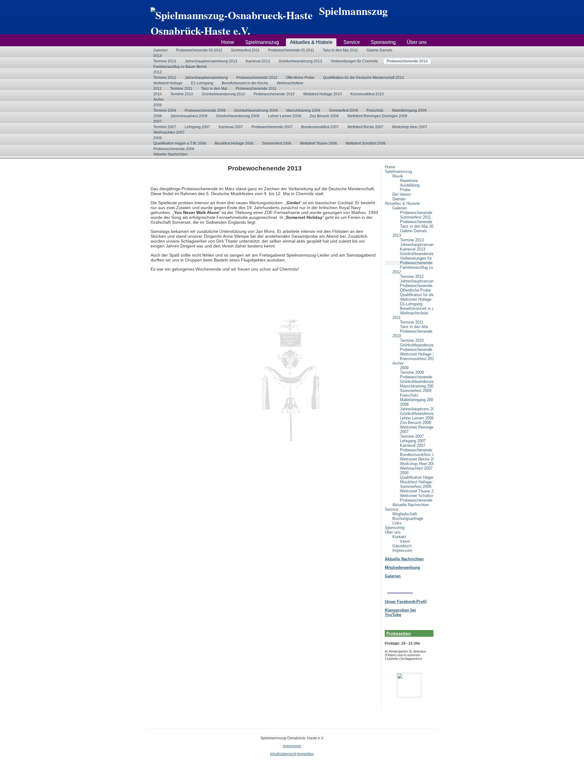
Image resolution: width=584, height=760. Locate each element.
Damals (399, 199)
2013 (157, 56)
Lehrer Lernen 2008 (284, 116)
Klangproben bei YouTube (400, 612)
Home (227, 42)
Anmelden (305, 754)
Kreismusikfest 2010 (367, 94)
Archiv (158, 99)
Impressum (402, 550)
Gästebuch (402, 546)
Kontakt (399, 536)
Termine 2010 (181, 94)
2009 (157, 105)
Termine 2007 (164, 127)
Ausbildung (409, 185)
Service (351, 42)
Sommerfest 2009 (343, 110)
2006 (157, 138)
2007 (157, 121)
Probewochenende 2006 (173, 149)
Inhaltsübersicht (283, 754)
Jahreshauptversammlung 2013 (211, 61)
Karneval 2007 (231, 127)
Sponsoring (383, 42)
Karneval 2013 (258, 61)
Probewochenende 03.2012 (199, 50)
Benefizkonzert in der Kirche (245, 83)
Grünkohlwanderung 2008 (237, 116)
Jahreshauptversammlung (206, 77)
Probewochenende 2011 (256, 88)
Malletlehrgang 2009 (409, 110)
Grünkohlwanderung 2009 (256, 110)
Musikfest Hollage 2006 (234, 143)
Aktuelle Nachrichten (170, 154)
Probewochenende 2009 (205, 110)
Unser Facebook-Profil (406, 601)
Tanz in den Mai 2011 (340, 50)
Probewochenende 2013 (407, 61)
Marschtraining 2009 (303, 110)
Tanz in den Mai (214, 88)
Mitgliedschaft (404, 514)
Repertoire (409, 180)
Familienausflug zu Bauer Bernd (180, 67)
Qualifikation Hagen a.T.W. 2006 (179, 143)
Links (397, 523)
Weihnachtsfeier (290, 83)
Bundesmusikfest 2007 (320, 127)
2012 (157, 72)
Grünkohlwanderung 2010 (223, 94)
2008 (157, 116)
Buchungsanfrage (407, 518)
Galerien (160, 50)
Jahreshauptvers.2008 (188, 116)
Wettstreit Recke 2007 (365, 127)
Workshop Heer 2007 (409, 127)
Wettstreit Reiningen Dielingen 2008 (377, 116)
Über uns (416, 42)
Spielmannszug (262, 42)
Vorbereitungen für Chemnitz (354, 61)
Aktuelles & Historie (311, 42)
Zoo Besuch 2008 (324, 116)
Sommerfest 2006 (276, 143)
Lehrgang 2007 (197, 127)
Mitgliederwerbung (402, 567)
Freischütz (375, 110)
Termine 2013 (164, 61)
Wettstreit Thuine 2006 (318, 143)
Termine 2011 (181, 88)
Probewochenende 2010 (274, 94)
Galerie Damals (379, 50)
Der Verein (401, 194)
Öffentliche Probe (300, 77)
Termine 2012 (164, 77)
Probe (405, 189)
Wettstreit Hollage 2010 (322, 94)
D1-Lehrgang (202, 83)
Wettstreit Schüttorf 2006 (366, 143)
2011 (157, 88)
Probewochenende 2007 (272, 127)
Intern (405, 541)
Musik (397, 176)
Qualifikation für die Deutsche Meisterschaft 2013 (363, 77)
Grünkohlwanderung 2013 (300, 61)
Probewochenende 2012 (256, 77)
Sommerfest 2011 (245, 50)
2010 (157, 94)
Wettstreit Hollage (167, 83)
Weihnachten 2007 (169, 132)
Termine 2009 (164, 110)
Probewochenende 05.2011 (291, 50)
